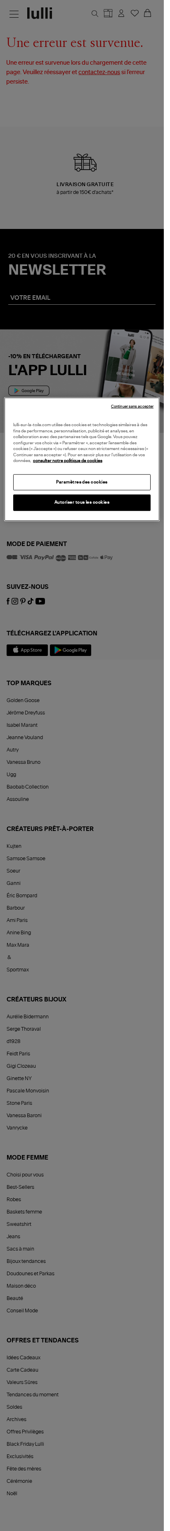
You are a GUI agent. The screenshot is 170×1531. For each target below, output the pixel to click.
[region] (82, 459)
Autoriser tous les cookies (82, 502)
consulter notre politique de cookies (67, 461)
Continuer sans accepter (132, 406)
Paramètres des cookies (82, 482)
